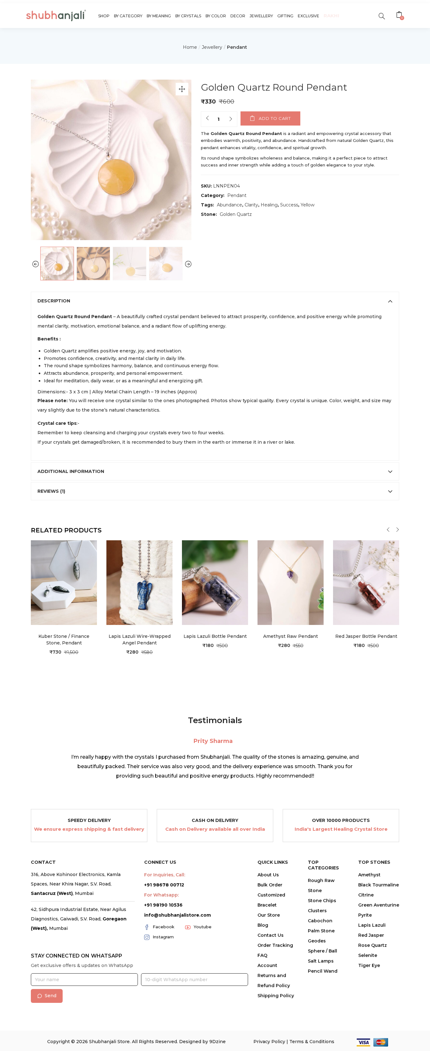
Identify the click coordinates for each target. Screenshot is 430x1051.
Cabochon (320, 921)
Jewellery (261, 16)
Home (190, 47)
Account (267, 965)
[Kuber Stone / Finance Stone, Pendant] (64, 582)
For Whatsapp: (161, 895)
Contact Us (270, 935)
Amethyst (369, 875)
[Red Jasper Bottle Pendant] (366, 582)
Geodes (317, 941)
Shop (104, 16)
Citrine (366, 895)
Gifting (285, 16)
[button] (400, 15)
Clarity (251, 205)
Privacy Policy (269, 1041)
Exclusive (308, 16)
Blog (262, 925)
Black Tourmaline (378, 885)
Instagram (163, 936)
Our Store (268, 915)
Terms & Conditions (311, 1041)
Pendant (237, 47)
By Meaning (159, 16)
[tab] (215, 301)
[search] (381, 15)
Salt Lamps (321, 961)
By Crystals (188, 16)
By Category (128, 16)
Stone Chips (322, 900)
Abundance (229, 205)
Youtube (203, 926)
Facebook (163, 926)
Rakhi (331, 16)
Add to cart (275, 118)
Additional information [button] (70, 471)
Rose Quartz (372, 945)
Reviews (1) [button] (51, 491)
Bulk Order (269, 885)
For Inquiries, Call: (164, 875)
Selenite (367, 955)
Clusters (317, 910)
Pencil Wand (322, 971)
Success (289, 205)
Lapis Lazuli (372, 925)
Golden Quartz (236, 214)
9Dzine (217, 1041)
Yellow (307, 205)
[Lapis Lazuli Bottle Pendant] (215, 582)
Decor (237, 16)
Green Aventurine (378, 905)
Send (50, 995)
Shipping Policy (275, 995)
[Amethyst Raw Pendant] (290, 582)
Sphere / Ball (322, 951)
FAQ (262, 955)
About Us (268, 875)
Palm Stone (321, 931)
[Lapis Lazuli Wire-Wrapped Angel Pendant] (139, 582)
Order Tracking (275, 945)
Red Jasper (371, 935)
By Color (216, 16)
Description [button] (53, 301)
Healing (269, 205)
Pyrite (365, 915)
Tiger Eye (369, 965)
